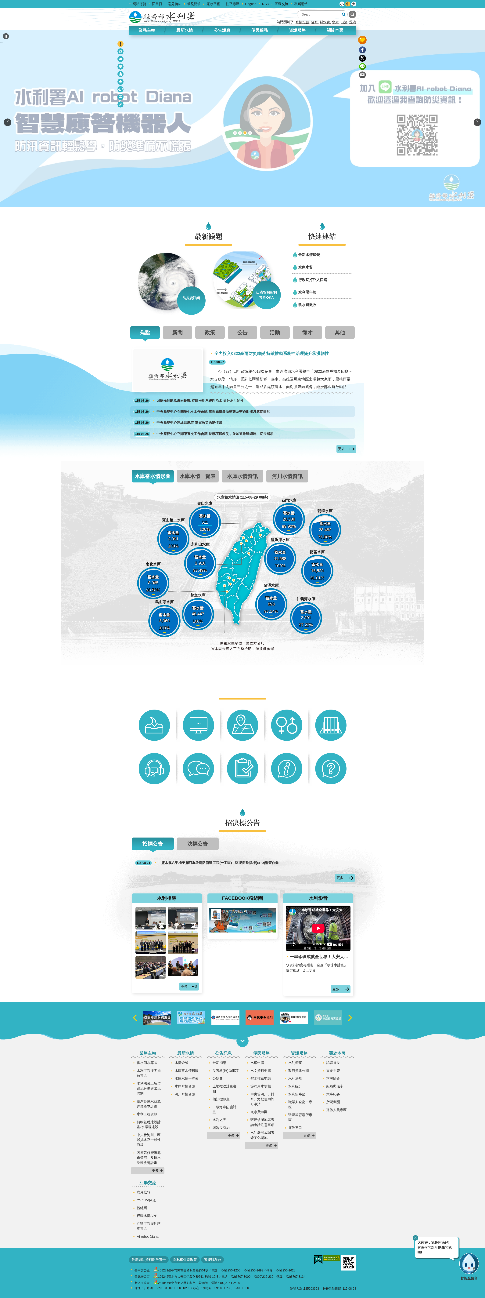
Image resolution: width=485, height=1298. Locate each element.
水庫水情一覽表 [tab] (198, 476)
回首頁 (157, 4)
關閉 (415, 1238)
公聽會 (218, 1078)
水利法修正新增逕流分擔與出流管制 (149, 1088)
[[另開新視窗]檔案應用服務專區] (191, 1017)
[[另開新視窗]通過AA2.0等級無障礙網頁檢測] (331, 1258)
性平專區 (232, 4)
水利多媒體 (120, 97)
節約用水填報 (260, 1086)
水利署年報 (307, 292)
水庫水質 (305, 267)
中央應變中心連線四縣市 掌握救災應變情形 (178, 422)
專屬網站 (301, 4)
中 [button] (348, 4)
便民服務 (261, 1053)
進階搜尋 (352, 14)
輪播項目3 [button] (245, 133)
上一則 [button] (7, 122)
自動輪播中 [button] (6, 36)
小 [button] (342, 4)
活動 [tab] (275, 332)
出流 (344, 22)
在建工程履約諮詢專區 (149, 1226)
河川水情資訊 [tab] (287, 476)
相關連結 (120, 105)
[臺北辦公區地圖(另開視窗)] (155, 1276)
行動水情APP (147, 1216)
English (250, 4)
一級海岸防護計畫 (224, 1109)
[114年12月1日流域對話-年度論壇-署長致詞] (150, 918)
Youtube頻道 (146, 1200)
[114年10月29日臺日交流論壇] (150, 942)
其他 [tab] (340, 332)
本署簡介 (333, 1078)
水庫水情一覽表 (187, 1078)
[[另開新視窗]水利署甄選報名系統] (225, 1018)
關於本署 (337, 1053)
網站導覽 (139, 4)
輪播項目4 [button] (250, 133)
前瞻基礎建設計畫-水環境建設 (149, 1124)
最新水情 (185, 1053)
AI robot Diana (148, 1236)
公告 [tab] (242, 332)
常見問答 (194, 4)
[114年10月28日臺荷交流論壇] (183, 942)
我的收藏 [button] (362, 40)
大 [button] (353, 4)
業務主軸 (147, 1053)
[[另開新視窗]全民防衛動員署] (259, 1018)
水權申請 (257, 1063)
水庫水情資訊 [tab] (242, 476)
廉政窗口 (295, 1128)
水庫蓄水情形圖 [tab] (153, 476)
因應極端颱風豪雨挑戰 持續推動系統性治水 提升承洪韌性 (189, 400)
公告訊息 (223, 1053)
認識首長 (333, 1063)
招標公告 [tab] (152, 844)
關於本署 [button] (335, 30)
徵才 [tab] (307, 332)
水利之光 (219, 1120)
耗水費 (325, 22)
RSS (265, 4)
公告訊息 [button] (222, 30)
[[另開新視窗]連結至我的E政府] (318, 1259)
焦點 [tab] (145, 332)
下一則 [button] (477, 122)
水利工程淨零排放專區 (149, 1073)
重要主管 (333, 1071)
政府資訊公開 (298, 1071)
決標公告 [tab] (197, 844)
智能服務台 (212, 1260)
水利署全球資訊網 (162, 17)
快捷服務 (120, 82)
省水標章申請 (260, 1078)
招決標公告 (120, 90)
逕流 (352, 22)
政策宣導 (120, 52)
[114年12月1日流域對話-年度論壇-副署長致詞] (183, 918)
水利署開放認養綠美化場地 (262, 1135)
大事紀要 (333, 1094)
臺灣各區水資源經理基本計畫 (149, 1104)
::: (130, 4)
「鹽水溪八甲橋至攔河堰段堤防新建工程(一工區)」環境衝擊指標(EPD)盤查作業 (208, 863)
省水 (314, 22)
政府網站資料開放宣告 (149, 1260)
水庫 (335, 22)
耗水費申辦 (259, 1112)
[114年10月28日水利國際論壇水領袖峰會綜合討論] (183, 966)
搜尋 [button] (343, 14)
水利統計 (295, 1086)
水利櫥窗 (295, 1063)
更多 (341, 449)
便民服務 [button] (259, 30)
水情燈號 (302, 22)
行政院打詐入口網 (312, 280)
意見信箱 (174, 4)
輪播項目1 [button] (235, 133)
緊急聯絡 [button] (120, 44)
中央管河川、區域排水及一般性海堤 (149, 1140)
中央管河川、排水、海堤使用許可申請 (262, 1099)
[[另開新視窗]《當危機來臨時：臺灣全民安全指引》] (293, 1018)
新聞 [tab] (177, 332)
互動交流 (281, 4)
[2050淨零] (242, 118)
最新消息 (120, 67)
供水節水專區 (147, 1063)
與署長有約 (221, 1128)
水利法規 (295, 1078)
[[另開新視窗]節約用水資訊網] (157, 1018)
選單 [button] (242, 1041)
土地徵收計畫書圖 (224, 1088)
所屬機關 (333, 1102)
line (362, 66)
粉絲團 (142, 1208)
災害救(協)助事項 (226, 1071)
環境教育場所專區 (300, 1117)
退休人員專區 (336, 1110)
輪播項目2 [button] (240, 133)
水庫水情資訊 (185, 1086)
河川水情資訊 (185, 1094)
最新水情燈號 (309, 255)
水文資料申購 (260, 1071)
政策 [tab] (210, 332)
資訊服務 (299, 1053)
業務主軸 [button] (147, 30)
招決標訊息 (221, 1099)
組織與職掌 (334, 1086)
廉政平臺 (213, 4)
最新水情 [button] (184, 30)
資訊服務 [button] (297, 30)
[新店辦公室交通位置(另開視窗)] (155, 1283)
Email (362, 74)
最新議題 (120, 59)
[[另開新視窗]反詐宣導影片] (327, 1018)
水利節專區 (296, 1094)
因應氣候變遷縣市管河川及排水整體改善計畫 (149, 1158)
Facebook (362, 49)
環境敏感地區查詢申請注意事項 (262, 1122)
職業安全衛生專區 (300, 1104)
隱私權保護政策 (185, 1260)
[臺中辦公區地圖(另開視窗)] (155, 1270)
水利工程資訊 (147, 1114)
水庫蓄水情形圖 (187, 1071)
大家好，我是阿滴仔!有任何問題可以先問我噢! (435, 1247)
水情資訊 (120, 74)
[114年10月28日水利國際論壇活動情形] (150, 967)
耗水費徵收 (307, 305)
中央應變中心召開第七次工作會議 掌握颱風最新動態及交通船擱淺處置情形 (202, 411)
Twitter (362, 58)
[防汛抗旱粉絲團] (242, 931)
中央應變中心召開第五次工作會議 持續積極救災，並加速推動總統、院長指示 (204, 434)
